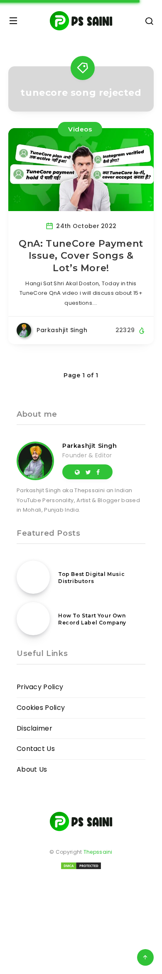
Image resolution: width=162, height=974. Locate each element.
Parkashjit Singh (89, 445)
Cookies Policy (41, 707)
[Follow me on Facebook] (98, 471)
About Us (32, 769)
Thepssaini (98, 851)
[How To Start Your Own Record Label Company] (33, 618)
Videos (80, 129)
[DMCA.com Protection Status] (81, 868)
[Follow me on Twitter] (88, 471)
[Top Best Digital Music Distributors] (33, 577)
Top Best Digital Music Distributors (91, 577)
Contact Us (36, 748)
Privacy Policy (40, 687)
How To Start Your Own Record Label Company (92, 619)
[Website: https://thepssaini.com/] (77, 471)
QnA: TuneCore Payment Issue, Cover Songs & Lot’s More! (81, 256)
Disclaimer (34, 728)
